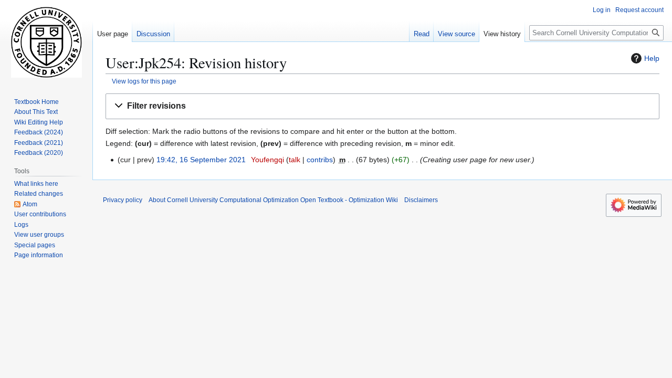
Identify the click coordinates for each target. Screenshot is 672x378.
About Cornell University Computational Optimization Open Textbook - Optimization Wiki (273, 200)
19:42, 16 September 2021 (201, 159)
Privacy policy (122, 200)
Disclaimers (421, 200)
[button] (382, 106)
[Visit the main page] (46, 42)
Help (651, 58)
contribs (320, 159)
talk (294, 159)
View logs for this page (144, 81)
